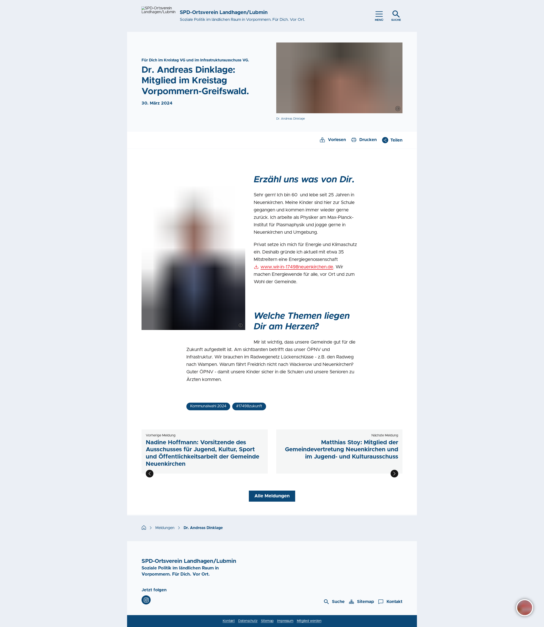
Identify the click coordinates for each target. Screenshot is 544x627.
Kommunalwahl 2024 (208, 406)
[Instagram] (146, 599)
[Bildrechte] (397, 108)
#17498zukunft (249, 406)
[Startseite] (144, 528)
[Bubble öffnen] (524, 607)
